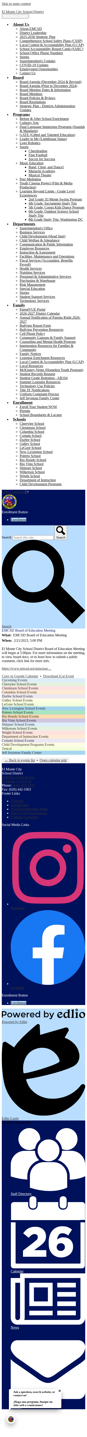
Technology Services (34, 301)
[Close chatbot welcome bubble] (59, 1391)
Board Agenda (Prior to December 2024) (48, 86)
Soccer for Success (42, 159)
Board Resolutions (33, 102)
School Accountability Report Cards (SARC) (51, 49)
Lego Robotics (30, 143)
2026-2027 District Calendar (40, 313)
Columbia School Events (19, 692)
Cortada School (30, 436)
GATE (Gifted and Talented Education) (47, 135)
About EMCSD (31, 29)
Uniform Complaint (24, 817)
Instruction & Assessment (37, 252)
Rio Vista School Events (19, 720)
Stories (24, 57)
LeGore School (30, 448)
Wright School (30, 476)
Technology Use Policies (37, 386)
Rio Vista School (32, 464)
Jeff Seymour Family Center (39, 398)
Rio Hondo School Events (20, 716)
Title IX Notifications (35, 390)
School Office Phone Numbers (41, 53)
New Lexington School (36, 452)
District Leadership (33, 33)
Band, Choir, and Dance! (46, 167)
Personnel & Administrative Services (45, 276)
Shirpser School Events (18, 724)
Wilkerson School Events (19, 728)
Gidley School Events (17, 700)
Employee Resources (34, 248)
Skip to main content (16, 4)
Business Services (32, 232)
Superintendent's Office (36, 228)
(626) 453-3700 (23, 785)
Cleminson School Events (20, 688)
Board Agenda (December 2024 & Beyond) (50, 82)
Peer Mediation (30, 179)
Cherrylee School (32, 424)
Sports (24, 147)
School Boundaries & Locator (41, 415)
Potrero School (30, 456)
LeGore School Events (18, 704)
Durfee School (30, 440)
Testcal (7, 749)
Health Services (31, 268)
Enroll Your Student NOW (38, 407)
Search (6, 537)
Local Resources (31, 366)
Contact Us (27, 73)
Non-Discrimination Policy (30, 809)
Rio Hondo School (33, 460)
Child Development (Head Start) (42, 236)
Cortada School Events (18, 740)
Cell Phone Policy (32, 334)
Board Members (31, 94)
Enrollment (18, 520)
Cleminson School (33, 428)
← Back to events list (20, 760)
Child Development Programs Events (28, 744)
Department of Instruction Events (25, 736)
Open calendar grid (53, 760)
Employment (20, 805)
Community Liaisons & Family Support (47, 338)
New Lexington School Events (23, 708)
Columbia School (32, 432)
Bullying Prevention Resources (41, 329)
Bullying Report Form (35, 325)
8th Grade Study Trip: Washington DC (56, 219)
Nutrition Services (32, 272)
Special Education (32, 289)
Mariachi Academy (42, 171)
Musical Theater (40, 175)
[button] (21, 24)
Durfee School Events (17, 696)
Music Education (32, 163)
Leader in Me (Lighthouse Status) (43, 139)
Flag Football (38, 155)
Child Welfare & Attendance (40, 240)
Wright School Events (17, 732)
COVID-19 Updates (34, 65)
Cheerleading (38, 151)
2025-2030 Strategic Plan (37, 37)
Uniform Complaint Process (39, 394)
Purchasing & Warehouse (37, 280)
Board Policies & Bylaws (37, 98)
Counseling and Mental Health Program (48, 342)
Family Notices (30, 354)
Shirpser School (31, 468)
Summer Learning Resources (40, 382)
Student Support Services (37, 297)
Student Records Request (37, 374)
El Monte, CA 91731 (18, 779)
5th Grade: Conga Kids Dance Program (56, 207)
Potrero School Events (17, 712)
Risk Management (32, 285)
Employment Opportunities (39, 69)
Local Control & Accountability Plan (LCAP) (52, 45)
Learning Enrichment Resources (42, 358)
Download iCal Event (58, 676)
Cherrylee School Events (19, 684)
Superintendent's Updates (37, 61)
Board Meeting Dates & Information (45, 90)
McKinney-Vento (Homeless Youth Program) (51, 370)
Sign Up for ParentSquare (29, 813)
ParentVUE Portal (32, 309)
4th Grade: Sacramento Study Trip (53, 203)
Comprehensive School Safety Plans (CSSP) (51, 41)
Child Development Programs (41, 484)
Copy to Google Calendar (20, 676)
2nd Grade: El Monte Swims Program (55, 199)
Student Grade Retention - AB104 (44, 378)
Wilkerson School (32, 472)
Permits (25, 411)
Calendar (17, 801)
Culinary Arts (29, 123)
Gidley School (30, 444)
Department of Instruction (38, 480)
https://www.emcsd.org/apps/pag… (26, 668)
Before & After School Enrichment (44, 119)
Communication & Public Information (46, 244)
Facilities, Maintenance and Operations (47, 256)
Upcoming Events (14, 680)
